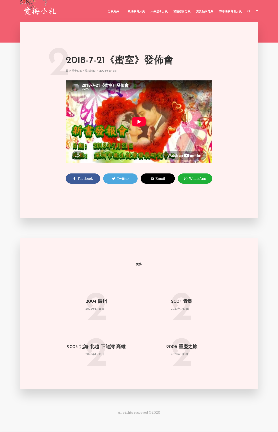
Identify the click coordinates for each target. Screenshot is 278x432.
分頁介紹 (113, 11)
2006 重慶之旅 (181, 347)
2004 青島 (182, 301)
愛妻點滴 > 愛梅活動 (83, 70)
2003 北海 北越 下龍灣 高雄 (96, 347)
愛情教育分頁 (181, 11)
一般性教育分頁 (135, 11)
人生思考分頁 (159, 11)
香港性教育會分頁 (230, 11)
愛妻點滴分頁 (204, 11)
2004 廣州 (96, 301)
